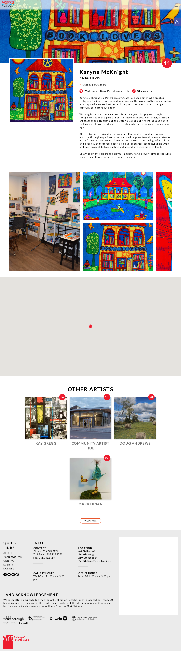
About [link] (7, 553)
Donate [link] (8, 568)
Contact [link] (9, 560)
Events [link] (8, 564)
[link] (177, 22)
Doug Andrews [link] (135, 443)
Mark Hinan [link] (90, 504)
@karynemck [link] (144, 91)
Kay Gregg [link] (45, 443)
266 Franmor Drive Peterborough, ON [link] (106, 91)
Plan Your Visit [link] (14, 556)
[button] (90, 326)
